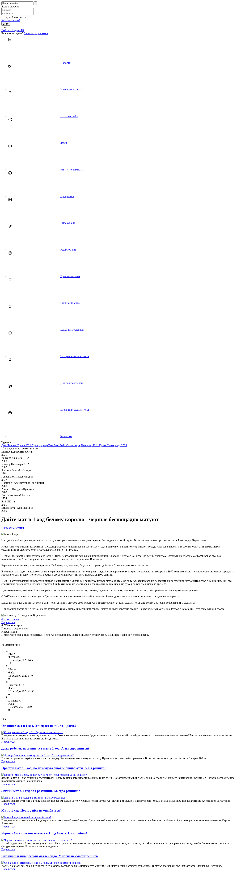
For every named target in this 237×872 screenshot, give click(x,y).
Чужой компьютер (16, 17)
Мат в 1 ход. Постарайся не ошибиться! (31, 810)
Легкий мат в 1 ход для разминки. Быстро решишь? (40, 791)
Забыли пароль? (10, 20)
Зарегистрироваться (36, 33)
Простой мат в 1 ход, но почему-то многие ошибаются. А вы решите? (53, 768)
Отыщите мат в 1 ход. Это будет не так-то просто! (38, 726)
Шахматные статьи (12, 527)
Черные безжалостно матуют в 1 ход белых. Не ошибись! (44, 833)
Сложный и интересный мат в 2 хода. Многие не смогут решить (49, 856)
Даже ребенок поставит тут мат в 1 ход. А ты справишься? (45, 748)
